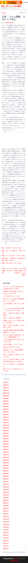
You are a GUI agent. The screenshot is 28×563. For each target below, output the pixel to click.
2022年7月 (6, 500)
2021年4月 (6, 540)
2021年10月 (6, 524)
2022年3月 (6, 511)
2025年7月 (6, 404)
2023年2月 (6, 481)
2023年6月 (6, 471)
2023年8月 (6, 465)
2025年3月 (6, 414)
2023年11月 (6, 457)
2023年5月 (6, 473)
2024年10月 (6, 428)
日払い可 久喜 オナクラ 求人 (11, 347)
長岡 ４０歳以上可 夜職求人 (12, 318)
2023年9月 (6, 463)
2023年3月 (6, 479)
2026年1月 (6, 388)
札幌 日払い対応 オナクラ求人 (11, 263)
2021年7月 (6, 532)
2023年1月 (6, 484)
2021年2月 (6, 546)
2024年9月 (6, 430)
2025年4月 (6, 412)
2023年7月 (6, 468)
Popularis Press (14, 560)
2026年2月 (6, 385)
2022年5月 (6, 506)
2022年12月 (6, 487)
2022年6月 (6, 503)
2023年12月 (6, 455)
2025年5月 (6, 409)
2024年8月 (6, 433)
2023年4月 (6, 476)
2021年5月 (6, 538)
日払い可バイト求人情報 (11, 6)
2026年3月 (6, 382)
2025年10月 (6, 396)
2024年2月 (6, 449)
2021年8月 (6, 530)
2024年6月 (6, 439)
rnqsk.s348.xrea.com (10, 22)
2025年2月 (6, 417)
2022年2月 (6, 514)
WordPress (16, 558)
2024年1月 (6, 452)
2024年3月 (6, 447)
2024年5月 (6, 441)
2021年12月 (6, 519)
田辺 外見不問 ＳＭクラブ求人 (11, 248)
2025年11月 (6, 393)
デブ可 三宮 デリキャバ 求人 (11, 296)
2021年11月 (6, 522)
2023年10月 (6, 460)
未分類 (4, 13)
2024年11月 (6, 425)
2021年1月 (6, 548)
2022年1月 (6, 516)
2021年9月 (6, 527)
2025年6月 (6, 406)
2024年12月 (6, 422)
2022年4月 (6, 508)
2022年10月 (6, 492)
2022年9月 (6, 495)
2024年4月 (6, 444)
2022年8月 (6, 498)
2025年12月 (6, 390)
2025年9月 (6, 398)
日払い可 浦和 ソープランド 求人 (13, 344)
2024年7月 (6, 436)
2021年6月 (6, 535)
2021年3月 (6, 543)
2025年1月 (6, 420)
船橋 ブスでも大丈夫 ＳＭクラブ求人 (13, 255)
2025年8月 (6, 401)
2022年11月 (6, 489)
